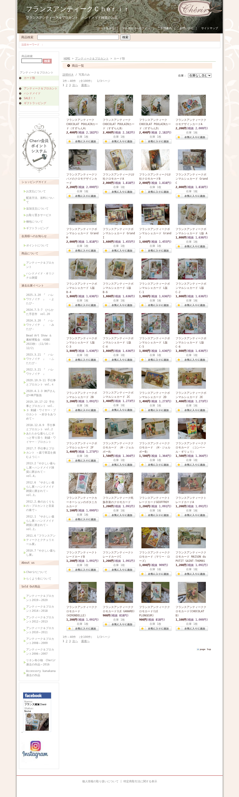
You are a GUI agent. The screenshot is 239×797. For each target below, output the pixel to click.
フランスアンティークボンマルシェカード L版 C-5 (154, 342)
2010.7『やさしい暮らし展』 (41, 552)
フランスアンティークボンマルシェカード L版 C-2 (191, 288)
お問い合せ (186, 28)
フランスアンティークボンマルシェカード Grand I (119, 233)
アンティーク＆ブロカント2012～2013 (40, 619)
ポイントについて (37, 245)
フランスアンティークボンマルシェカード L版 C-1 (154, 288)
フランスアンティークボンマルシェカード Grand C (192, 179)
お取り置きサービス (38, 215)
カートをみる (106, 28)
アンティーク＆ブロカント (36, 72)
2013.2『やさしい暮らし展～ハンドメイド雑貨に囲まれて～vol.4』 (41, 470)
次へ (75, 85)
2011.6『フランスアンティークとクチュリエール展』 (41, 540)
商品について (29, 253)
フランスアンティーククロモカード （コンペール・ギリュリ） (191, 447)
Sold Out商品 (30, 586)
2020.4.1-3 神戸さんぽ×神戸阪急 (40, 393)
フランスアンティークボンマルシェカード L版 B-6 (118, 288)
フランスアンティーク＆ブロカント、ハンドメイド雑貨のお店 (71, 17)
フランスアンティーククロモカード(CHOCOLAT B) (191, 611)
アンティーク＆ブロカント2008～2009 (40, 641)
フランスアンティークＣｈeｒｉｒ (78, 9)
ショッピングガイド (34, 182)
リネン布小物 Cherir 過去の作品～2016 (41, 662)
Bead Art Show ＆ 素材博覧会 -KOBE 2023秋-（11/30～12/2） (39, 342)
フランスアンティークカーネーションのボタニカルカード (81, 502)
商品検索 (27, 37)
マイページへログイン (136, 28)
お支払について (37, 191)
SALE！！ (30, 98)
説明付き (68, 74)
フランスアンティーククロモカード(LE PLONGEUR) (154, 611)
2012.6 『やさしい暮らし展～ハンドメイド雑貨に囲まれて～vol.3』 (40, 489)
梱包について (34, 221)
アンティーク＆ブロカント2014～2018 (40, 608)
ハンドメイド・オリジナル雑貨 (40, 275)
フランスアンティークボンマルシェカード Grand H (82, 233)
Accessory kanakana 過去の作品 (41, 673)
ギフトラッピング (35, 103)
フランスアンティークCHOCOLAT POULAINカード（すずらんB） (118, 124)
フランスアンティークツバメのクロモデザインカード (81, 179)
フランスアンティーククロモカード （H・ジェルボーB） (154, 447)
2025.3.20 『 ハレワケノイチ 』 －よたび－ (40, 299)
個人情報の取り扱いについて (100, 781)
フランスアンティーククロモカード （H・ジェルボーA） (118, 447)
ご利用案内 (165, 28)
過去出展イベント (32, 285)
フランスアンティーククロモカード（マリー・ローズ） (154, 557)
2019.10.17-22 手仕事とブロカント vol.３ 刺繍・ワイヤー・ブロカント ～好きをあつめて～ (41, 410)
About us (28, 562)
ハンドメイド (32, 93)
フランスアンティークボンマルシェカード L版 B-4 (81, 288)
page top (205, 649)
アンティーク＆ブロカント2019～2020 (40, 598)
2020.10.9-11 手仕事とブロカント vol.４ (41, 382)
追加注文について (37, 208)
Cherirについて (36, 572)
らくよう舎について (38, 578)
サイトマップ (209, 28)
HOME (67, 58)
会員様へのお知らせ (34, 236)
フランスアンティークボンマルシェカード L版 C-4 (118, 342)
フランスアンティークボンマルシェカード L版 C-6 (191, 342)
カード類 (29, 78)
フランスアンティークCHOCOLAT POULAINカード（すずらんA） (82, 124)
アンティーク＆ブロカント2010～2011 (40, 630)
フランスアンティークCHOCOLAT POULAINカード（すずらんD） (155, 124)
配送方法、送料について (40, 200)
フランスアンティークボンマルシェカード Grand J (155, 233)
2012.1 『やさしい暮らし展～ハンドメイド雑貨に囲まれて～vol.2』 (40, 523)
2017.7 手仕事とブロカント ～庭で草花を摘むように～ (41, 452)
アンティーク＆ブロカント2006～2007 (40, 651)
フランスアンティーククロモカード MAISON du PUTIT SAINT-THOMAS (191, 557)
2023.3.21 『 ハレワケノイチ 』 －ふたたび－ (40, 359)
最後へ (85, 85)
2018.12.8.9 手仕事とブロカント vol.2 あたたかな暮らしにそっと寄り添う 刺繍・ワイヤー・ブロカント (41, 433)
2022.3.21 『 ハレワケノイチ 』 (40, 371)
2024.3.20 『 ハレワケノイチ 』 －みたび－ (40, 325)
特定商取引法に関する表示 (140, 781)
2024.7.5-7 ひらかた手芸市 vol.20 (40, 312)
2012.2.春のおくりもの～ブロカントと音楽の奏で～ (40, 506)
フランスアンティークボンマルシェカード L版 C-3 (81, 342)
